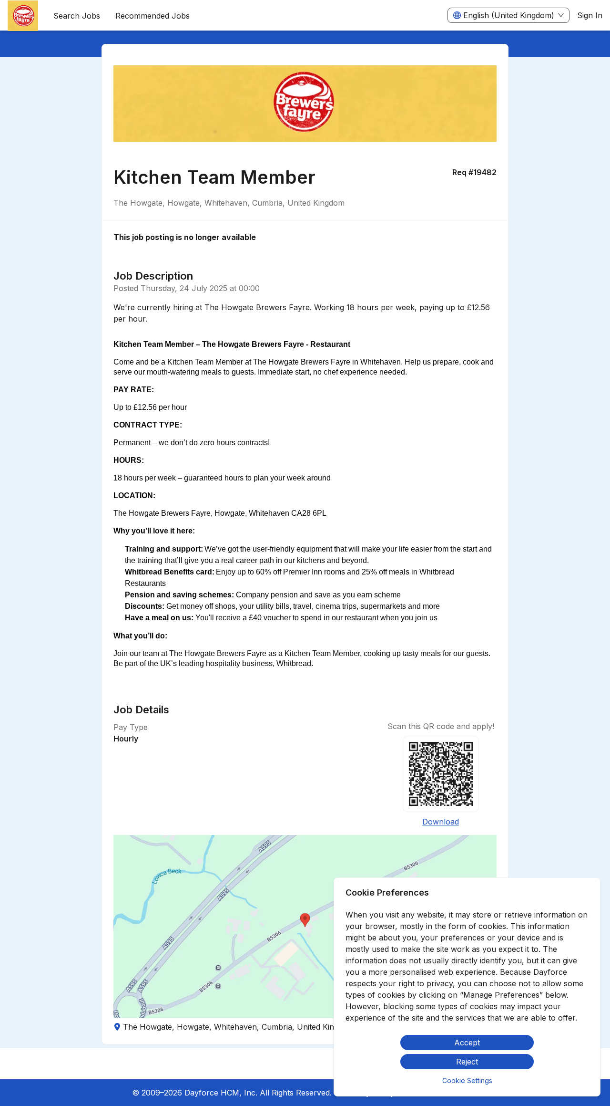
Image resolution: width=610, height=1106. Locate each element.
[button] (304, 926)
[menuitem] (23, 15)
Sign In (589, 15)
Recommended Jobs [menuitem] (152, 16)
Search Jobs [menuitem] (76, 16)
